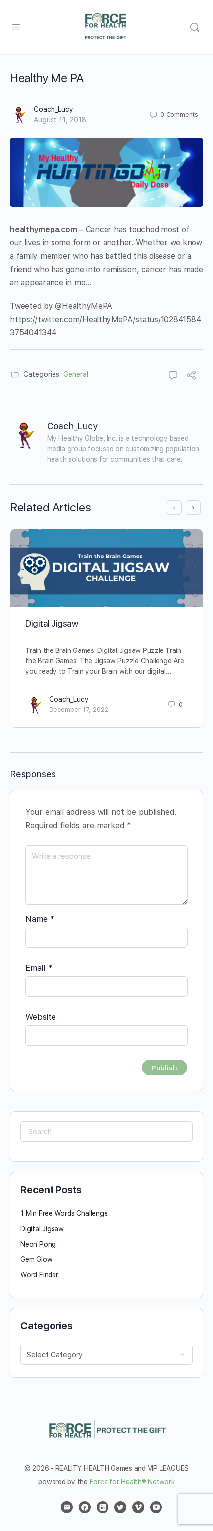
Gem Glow (36, 1259)
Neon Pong (38, 1244)
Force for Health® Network (132, 1481)
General (75, 374)
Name (39, 919)
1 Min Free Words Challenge (64, 1213)
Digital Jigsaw (51, 623)
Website (40, 1016)
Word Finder (39, 1275)
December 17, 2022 (78, 709)
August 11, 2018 (60, 120)
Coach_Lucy (53, 109)
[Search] (195, 27)
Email (39, 968)
